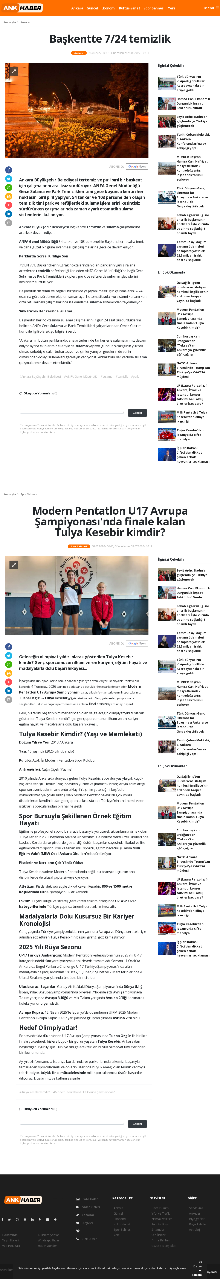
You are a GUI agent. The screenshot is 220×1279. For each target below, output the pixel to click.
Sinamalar (158, 1229)
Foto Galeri (90, 1199)
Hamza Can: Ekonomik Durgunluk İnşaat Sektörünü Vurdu (193, 103)
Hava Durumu (160, 1208)
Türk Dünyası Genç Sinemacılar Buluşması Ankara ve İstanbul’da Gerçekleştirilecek (192, 197)
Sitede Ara (196, 1208)
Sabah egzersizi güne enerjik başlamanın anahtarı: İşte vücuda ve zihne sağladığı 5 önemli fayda (193, 224)
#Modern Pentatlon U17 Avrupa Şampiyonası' (84, 1092)
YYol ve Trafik (160, 1213)
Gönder (137, 413)
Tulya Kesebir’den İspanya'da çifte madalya (190, 434)
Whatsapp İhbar (48, 1240)
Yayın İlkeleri (10, 1240)
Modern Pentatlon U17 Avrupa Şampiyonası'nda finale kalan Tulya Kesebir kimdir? (190, 318)
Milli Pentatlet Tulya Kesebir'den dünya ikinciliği (192, 416)
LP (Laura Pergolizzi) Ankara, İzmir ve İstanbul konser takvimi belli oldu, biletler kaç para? (192, 394)
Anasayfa (9, 22)
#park (135, 376)
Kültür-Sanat (129, 8)
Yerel (172, 8)
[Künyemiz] (79, 1231)
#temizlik (122, 376)
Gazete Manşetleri (163, 1246)
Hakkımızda (10, 1235)
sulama (113, 227)
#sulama (107, 376)
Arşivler (87, 1223)
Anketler (194, 1213)
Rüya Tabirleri (198, 1224)
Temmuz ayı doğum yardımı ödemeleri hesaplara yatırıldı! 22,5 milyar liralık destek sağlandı (191, 251)
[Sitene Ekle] (57, 1219)
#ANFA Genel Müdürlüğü (81, 376)
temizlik (94, 227)
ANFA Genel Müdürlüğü (39, 241)
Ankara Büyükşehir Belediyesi (44, 227)
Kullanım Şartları (49, 1235)
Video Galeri (90, 1207)
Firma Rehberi (160, 1240)
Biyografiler (197, 1219)
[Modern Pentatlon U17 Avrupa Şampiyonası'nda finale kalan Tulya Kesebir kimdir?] (76, 595)
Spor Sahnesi (154, 8)
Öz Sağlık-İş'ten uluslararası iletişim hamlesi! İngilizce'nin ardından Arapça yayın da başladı (192, 292)
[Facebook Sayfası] (4, 1219)
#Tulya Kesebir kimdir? (35, 1092)
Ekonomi (108, 8)
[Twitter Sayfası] (11, 1219)
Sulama (26, 276)
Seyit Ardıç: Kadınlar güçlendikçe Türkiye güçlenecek (192, 121)
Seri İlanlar (158, 1235)
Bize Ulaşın (89, 1239)
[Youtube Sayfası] (27, 1219)
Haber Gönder (47, 1246)
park (82, 276)
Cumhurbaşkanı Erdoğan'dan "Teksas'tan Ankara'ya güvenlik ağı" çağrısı (191, 345)
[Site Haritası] (49, 1219)
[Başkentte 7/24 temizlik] (76, 110)
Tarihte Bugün (161, 1224)
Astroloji (194, 1229)
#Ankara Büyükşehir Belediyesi (40, 376)
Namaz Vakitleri (162, 1219)
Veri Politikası (11, 1246)
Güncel (92, 8)
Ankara (77, 8)
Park (41, 276)
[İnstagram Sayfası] (19, 1219)
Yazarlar (87, 1215)
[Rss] (42, 1219)
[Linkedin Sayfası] (34, 1219)
